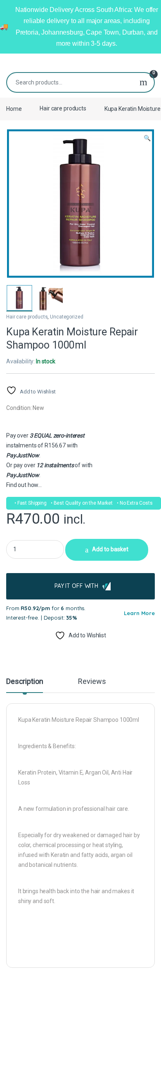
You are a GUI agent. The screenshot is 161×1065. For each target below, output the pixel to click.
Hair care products (63, 108)
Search (143, 82)
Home (13, 108)
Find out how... (24, 485)
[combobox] (70, 82)
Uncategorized (66, 317)
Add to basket (110, 549)
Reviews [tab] (92, 682)
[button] (147, 138)
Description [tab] (24, 682)
